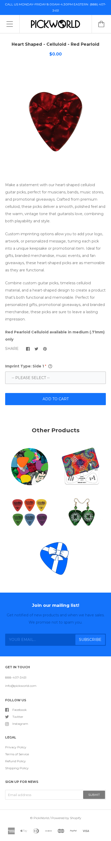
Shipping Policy (17, 768)
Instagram (20, 724)
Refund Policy (15, 761)
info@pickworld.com (20, 686)
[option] (55, 120)
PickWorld (41, 818)
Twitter (17, 717)
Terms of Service (17, 754)
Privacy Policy (15, 747)
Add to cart (56, 399)
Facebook (19, 710)
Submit (94, 795)
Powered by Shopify (66, 818)
